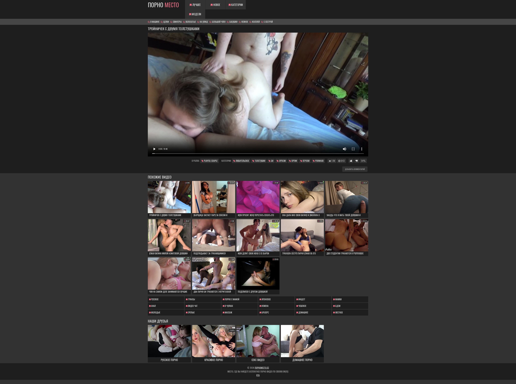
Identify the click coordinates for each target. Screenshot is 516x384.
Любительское (242, 160)
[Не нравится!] (356, 161)
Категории (237, 5)
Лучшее (196, 5)
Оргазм (282, 160)
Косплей (255, 21)
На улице (203, 21)
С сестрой (268, 21)
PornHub (319, 160)
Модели (196, 14)
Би (271, 160)
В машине (154, 21)
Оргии (294, 160)
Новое (216, 5)
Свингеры (177, 21)
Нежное (244, 21)
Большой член (218, 21)
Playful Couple (210, 160)
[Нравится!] (351, 161)
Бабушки (233, 21)
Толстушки (259, 160)
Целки (166, 21)
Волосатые (190, 21)
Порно (163, 5)
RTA (258, 375)
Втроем (305, 160)
